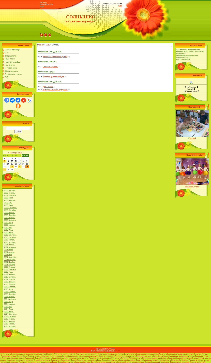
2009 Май (8, 203)
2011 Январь (9, 245)
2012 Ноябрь (9, 279)
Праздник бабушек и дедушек (55, 89)
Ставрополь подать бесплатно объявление (52, 360)
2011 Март (8, 250)
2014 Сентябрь (10, 314)
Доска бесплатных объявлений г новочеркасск (42, 356)
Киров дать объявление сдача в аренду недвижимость (23, 354)
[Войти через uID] (6, 100)
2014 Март (8, 302)
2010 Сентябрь (10, 235)
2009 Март (8, 198)
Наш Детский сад (183, 60)
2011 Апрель (9, 252)
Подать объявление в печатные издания (176, 354)
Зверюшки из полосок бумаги (55, 57)
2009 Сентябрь (10, 208)
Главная (40, 45)
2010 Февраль (10, 220)
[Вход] (49, 34)
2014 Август (9, 311)
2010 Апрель (9, 225)
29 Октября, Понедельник (49, 52)
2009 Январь (9, 193)
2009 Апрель (9, 200)
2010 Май (8, 227)
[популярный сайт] (191, 82)
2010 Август (9, 232)
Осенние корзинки (50, 67)
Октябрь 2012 (16, 153)
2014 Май (8, 306)
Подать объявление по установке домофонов (38, 362)
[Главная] (41, 34)
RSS (120, 5)
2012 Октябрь (10, 277)
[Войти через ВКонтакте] (12, 100)
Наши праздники (192, 186)
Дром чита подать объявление (111, 356)
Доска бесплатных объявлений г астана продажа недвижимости (61, 358)
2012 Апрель (9, 274)
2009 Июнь (8, 205)
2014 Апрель (9, 304)
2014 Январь (9, 297)
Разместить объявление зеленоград (145, 358)
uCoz (118, 351)
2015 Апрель (9, 321)
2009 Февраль (10, 195)
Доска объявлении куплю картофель (86, 360)
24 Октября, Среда (46, 72)
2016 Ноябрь (9, 324)
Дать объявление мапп (100, 362)
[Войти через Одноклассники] (18, 105)
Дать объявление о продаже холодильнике (80, 356)
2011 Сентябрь (10, 257)
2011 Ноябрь (9, 262)
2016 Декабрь (9, 326)
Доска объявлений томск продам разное (127, 362)
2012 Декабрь (9, 282)
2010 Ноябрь (9, 240)
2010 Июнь (8, 230)
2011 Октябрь (9, 260)
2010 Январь (9, 218)
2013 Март (8, 289)
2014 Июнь (8, 309)
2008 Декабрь (9, 190)
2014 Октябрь (10, 316)
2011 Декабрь (9, 264)
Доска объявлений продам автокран (176, 358)
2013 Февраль (10, 287)
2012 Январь (9, 267)
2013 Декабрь (9, 294)
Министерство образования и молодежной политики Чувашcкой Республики (190, 52)
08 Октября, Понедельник (49, 82)
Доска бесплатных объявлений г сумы (74, 362)
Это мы (192, 138)
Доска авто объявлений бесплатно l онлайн (188, 362)
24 (12, 167)
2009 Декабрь (9, 215)
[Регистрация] (45, 34)
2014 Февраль (10, 299)
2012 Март (8, 272)
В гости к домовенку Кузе (53, 77)
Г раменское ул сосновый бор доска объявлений (109, 358)
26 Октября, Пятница (47, 62)
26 (20, 167)
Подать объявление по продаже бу (60, 354)
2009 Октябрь (10, 210)
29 (4, 169)
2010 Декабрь (9, 242)
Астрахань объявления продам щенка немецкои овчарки (100, 354)
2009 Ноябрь (9, 213)
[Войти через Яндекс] (23, 100)
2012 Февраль (10, 269)
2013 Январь (9, 284)
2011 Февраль (10, 247)
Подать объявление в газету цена (150, 360)
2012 (48, 45)
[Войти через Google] (29, 100)
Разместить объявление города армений (141, 354)
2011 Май (8, 255)
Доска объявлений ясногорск (157, 362)
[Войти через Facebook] (17, 100)
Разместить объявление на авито (138, 356)
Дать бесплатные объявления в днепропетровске (174, 356)
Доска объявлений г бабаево (176, 360)
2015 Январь (9, 319)
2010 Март (8, 222)
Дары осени (48, 87)
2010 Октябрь (10, 237)
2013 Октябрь (10, 292)
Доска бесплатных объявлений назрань (118, 360)
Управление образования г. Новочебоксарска (187, 57)
